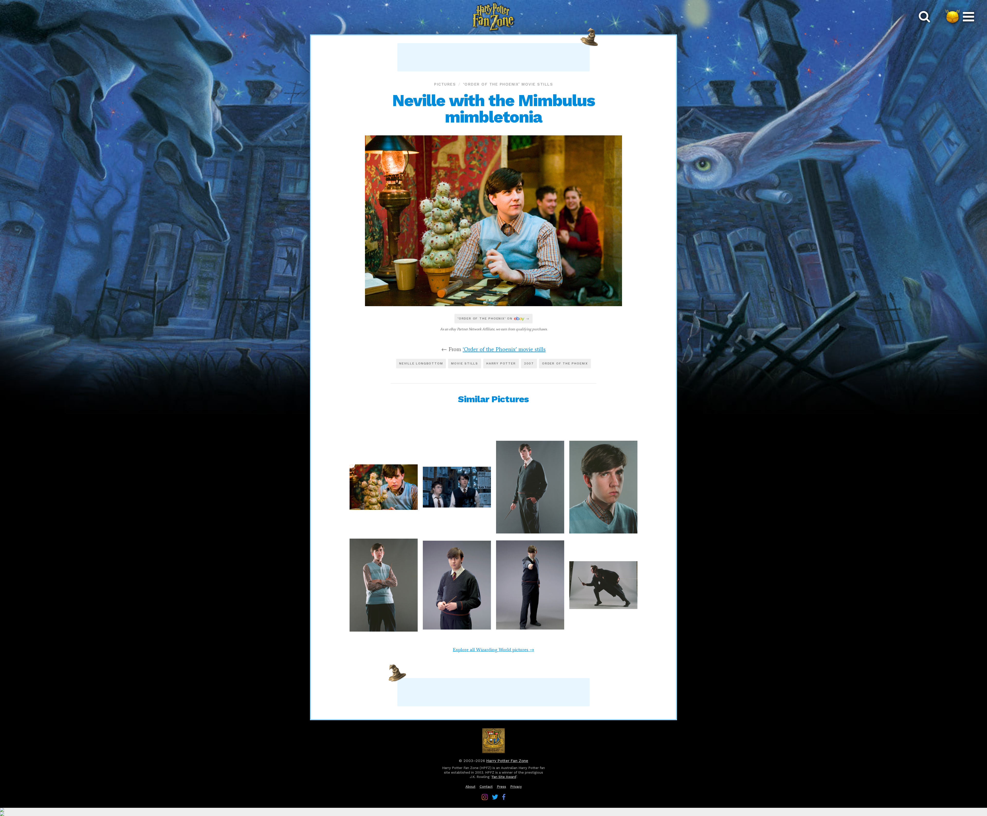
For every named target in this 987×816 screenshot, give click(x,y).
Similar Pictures (493, 399)
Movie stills (464, 363)
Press (501, 787)
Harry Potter (501, 363)
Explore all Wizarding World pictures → (493, 649)
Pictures (445, 84)
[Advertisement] (493, 57)
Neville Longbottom (421, 363)
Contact (486, 787)
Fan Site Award (504, 777)
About (470, 787)
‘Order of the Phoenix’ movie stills (508, 84)
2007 (529, 363)
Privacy (516, 787)
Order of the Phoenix (565, 363)
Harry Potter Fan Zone (507, 760)
